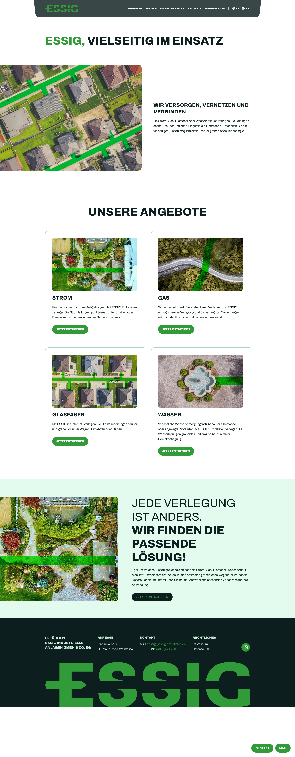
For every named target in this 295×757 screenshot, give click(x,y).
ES (247, 8)
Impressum (200, 644)
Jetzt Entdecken (70, 329)
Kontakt (262, 748)
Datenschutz (201, 649)
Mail (282, 748)
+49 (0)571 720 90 (168, 649)
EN (238, 8)
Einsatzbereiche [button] (172, 8)
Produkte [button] (135, 8)
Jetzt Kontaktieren (152, 596)
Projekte (195, 8)
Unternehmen (215, 8)
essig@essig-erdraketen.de (167, 644)
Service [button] (151, 8)
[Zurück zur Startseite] (61, 8)
